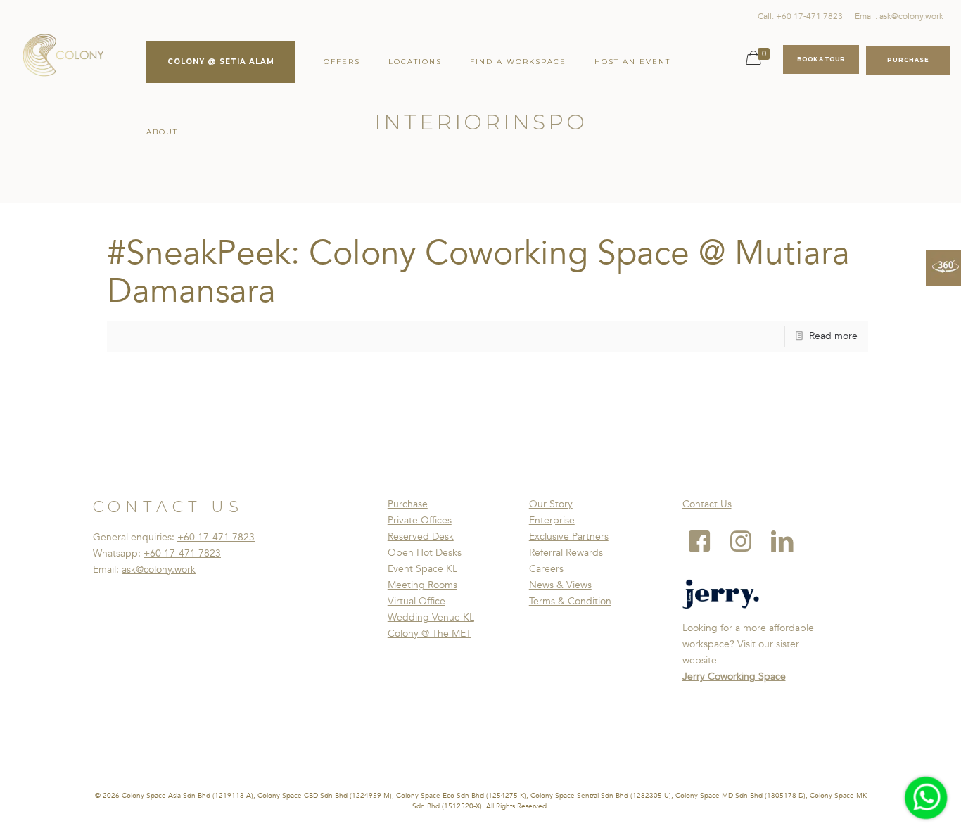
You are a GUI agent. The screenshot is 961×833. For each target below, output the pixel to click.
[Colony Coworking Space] (62, 56)
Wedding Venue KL (431, 617)
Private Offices (420, 520)
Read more (833, 336)
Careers (546, 569)
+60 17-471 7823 (216, 537)
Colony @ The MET (429, 633)
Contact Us (707, 504)
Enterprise (552, 520)
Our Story (551, 504)
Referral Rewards (566, 552)
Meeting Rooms (422, 585)
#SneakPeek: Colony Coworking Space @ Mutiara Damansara (478, 272)
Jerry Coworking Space (734, 676)
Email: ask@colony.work (899, 16)
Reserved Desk (421, 536)
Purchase (408, 504)
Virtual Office (416, 601)
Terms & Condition (570, 601)
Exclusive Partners (569, 536)
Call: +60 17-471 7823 (800, 16)
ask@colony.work (159, 569)
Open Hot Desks (425, 552)
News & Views (560, 585)
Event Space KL (422, 569)
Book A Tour (821, 59)
